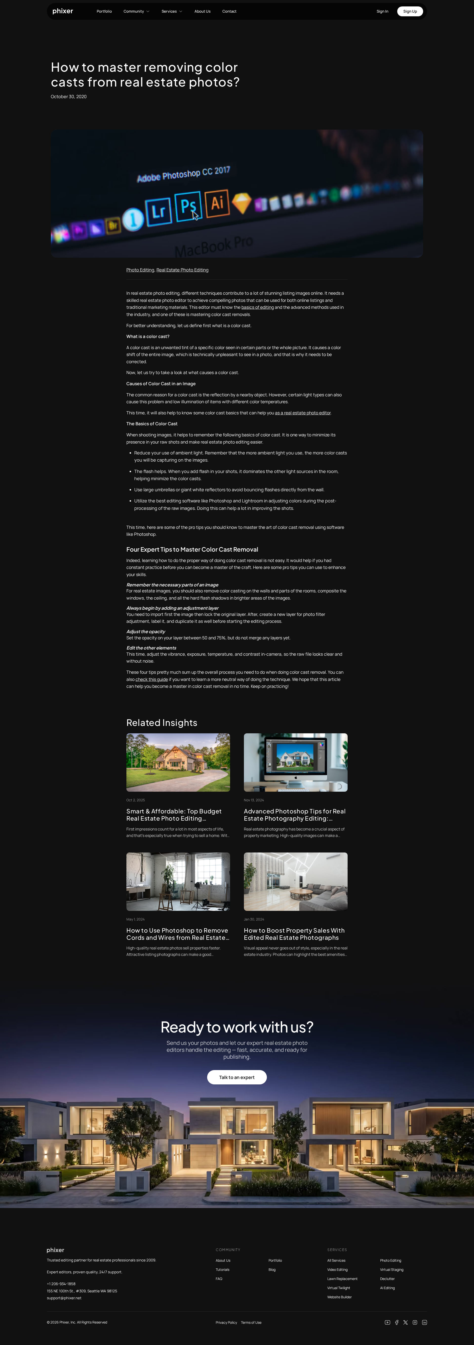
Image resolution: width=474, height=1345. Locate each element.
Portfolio (104, 11)
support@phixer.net (64, 1297)
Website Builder (339, 1297)
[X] (405, 1322)
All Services (336, 1260)
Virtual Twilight (338, 1287)
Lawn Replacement (342, 1278)
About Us (203, 11)
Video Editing (337, 1269)
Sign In (382, 11)
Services (169, 11)
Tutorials (222, 1269)
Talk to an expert (237, 1077)
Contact (229, 11)
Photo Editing (140, 270)
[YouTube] (387, 1322)
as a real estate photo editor (303, 413)
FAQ (219, 1278)
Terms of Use (251, 1322)
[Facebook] (396, 1322)
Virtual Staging (391, 1269)
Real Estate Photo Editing (183, 270)
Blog (272, 1269)
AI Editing (387, 1287)
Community (134, 11)
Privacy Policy (226, 1322)
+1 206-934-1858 (61, 1283)
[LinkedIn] (424, 1322)
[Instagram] (415, 1322)
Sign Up (410, 11)
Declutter (387, 1278)
